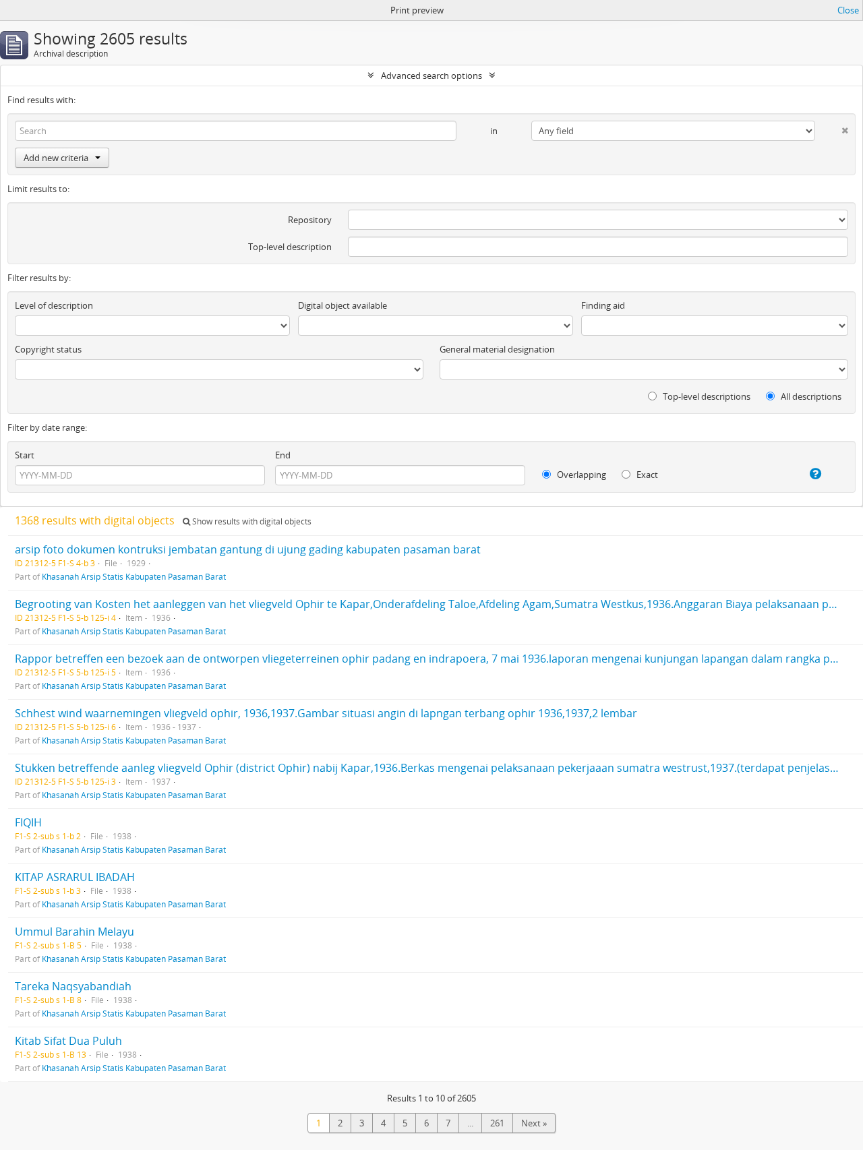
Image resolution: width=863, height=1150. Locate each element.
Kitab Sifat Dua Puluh (68, 1040)
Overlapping (580, 474)
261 (497, 1123)
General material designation (497, 349)
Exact (646, 474)
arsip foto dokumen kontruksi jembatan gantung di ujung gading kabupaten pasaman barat (248, 549)
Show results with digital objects (250, 521)
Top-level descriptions (705, 396)
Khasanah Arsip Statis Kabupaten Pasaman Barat (134, 576)
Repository (310, 220)
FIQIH (28, 822)
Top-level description (290, 247)
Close (848, 10)
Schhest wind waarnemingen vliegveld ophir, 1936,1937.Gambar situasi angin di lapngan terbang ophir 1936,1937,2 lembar (326, 713)
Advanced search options (431, 75)
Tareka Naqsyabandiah (73, 986)
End (283, 455)
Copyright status (48, 349)
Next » (534, 1123)
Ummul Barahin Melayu (74, 931)
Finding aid (603, 305)
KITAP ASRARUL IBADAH (75, 877)
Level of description (54, 305)
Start (24, 455)
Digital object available (342, 305)
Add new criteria (56, 158)
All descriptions (810, 396)
